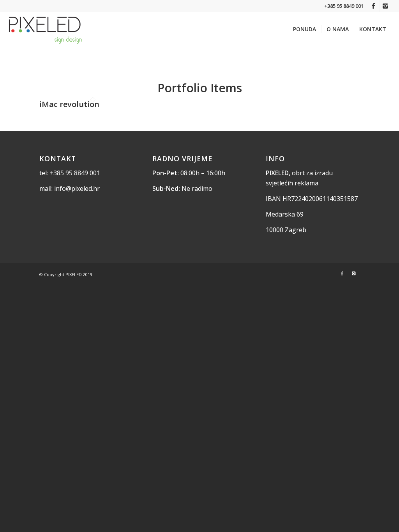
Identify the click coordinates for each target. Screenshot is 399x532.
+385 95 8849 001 (74, 173)
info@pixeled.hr (77, 188)
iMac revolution (69, 104)
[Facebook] (373, 6)
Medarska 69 (285, 214)
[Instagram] (385, 6)
